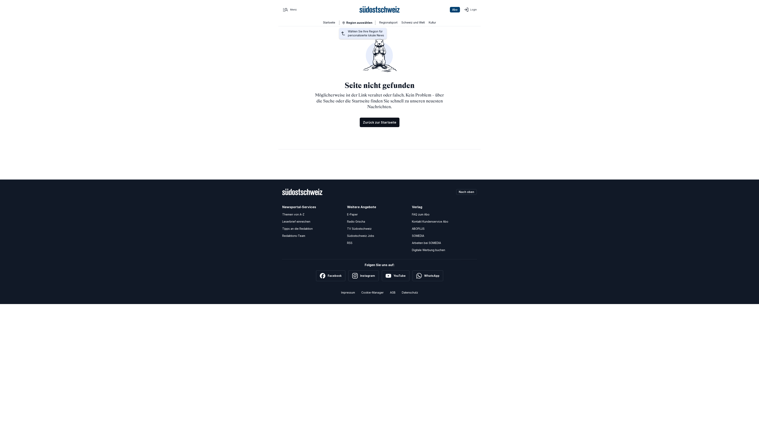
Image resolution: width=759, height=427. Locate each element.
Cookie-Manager (372, 292)
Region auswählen (359, 22)
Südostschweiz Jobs (360, 235)
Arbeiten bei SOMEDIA (426, 243)
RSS (349, 243)
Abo (455, 9)
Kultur (432, 22)
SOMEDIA (418, 235)
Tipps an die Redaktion (297, 228)
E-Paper (352, 214)
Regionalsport (388, 22)
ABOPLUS (418, 228)
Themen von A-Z (293, 214)
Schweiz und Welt (413, 22)
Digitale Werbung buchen (428, 250)
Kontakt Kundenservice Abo (430, 221)
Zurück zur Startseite (379, 122)
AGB (393, 292)
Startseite (329, 22)
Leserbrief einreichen (296, 221)
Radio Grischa (356, 221)
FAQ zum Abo (421, 214)
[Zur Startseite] (380, 10)
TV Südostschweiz (359, 228)
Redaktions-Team (293, 235)
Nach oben (466, 192)
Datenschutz (410, 292)
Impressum (348, 292)
